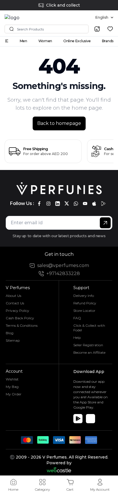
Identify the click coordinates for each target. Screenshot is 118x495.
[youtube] (85, 203)
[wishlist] (110, 29)
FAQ (77, 318)
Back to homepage (59, 123)
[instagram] (48, 203)
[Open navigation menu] (7, 41)
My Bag (12, 386)
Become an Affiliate (89, 352)
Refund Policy (84, 303)
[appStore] (94, 203)
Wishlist (12, 379)
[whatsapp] (76, 203)
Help (77, 337)
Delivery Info (83, 295)
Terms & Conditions (22, 325)
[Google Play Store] (77, 418)
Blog (9, 333)
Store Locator (84, 310)
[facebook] (39, 203)
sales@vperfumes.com (63, 265)
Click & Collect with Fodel (89, 327)
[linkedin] (57, 203)
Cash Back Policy (20, 318)
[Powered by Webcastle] (59, 469)
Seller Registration (88, 345)
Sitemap (13, 340)
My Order (13, 394)
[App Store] (90, 418)
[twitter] (66, 203)
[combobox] (104, 17)
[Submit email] (105, 222)
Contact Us (15, 303)
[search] (97, 29)
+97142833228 (63, 273)
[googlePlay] (103, 203)
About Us (13, 295)
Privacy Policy (17, 310)
